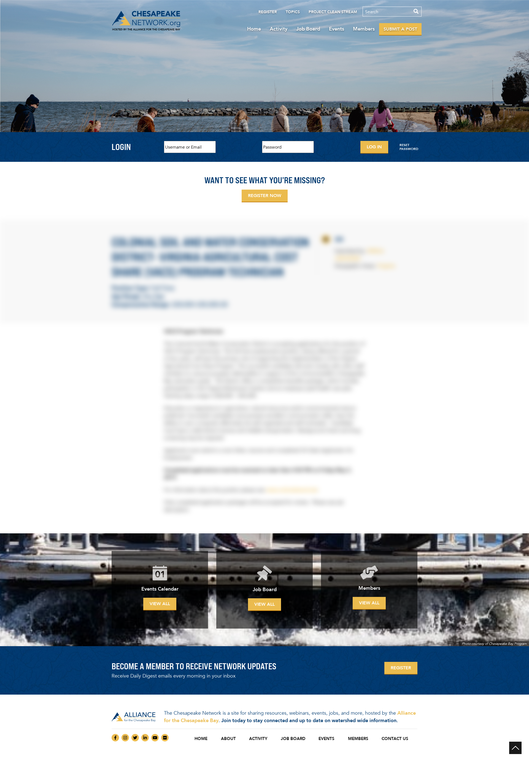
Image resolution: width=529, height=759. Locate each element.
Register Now (264, 195)
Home (254, 29)
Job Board (308, 29)
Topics (293, 12)
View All (160, 604)
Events (336, 29)
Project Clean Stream (333, 12)
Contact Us (395, 738)
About (228, 738)
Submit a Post (400, 29)
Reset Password (409, 147)
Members (364, 29)
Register (267, 12)
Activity (278, 29)
